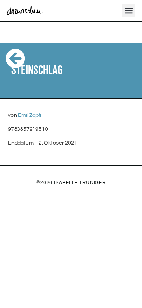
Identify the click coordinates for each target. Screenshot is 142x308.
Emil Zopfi (29, 115)
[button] (128, 10)
